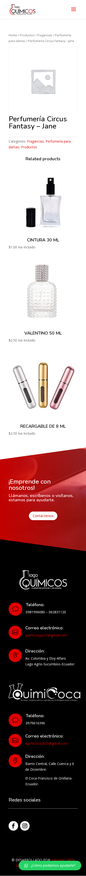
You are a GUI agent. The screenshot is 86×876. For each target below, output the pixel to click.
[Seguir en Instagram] (25, 826)
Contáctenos (43, 515)
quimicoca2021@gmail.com (46, 743)
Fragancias (44, 35)
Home (13, 35)
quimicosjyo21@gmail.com (46, 635)
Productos (27, 35)
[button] (50, 865)
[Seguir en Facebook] (13, 826)
